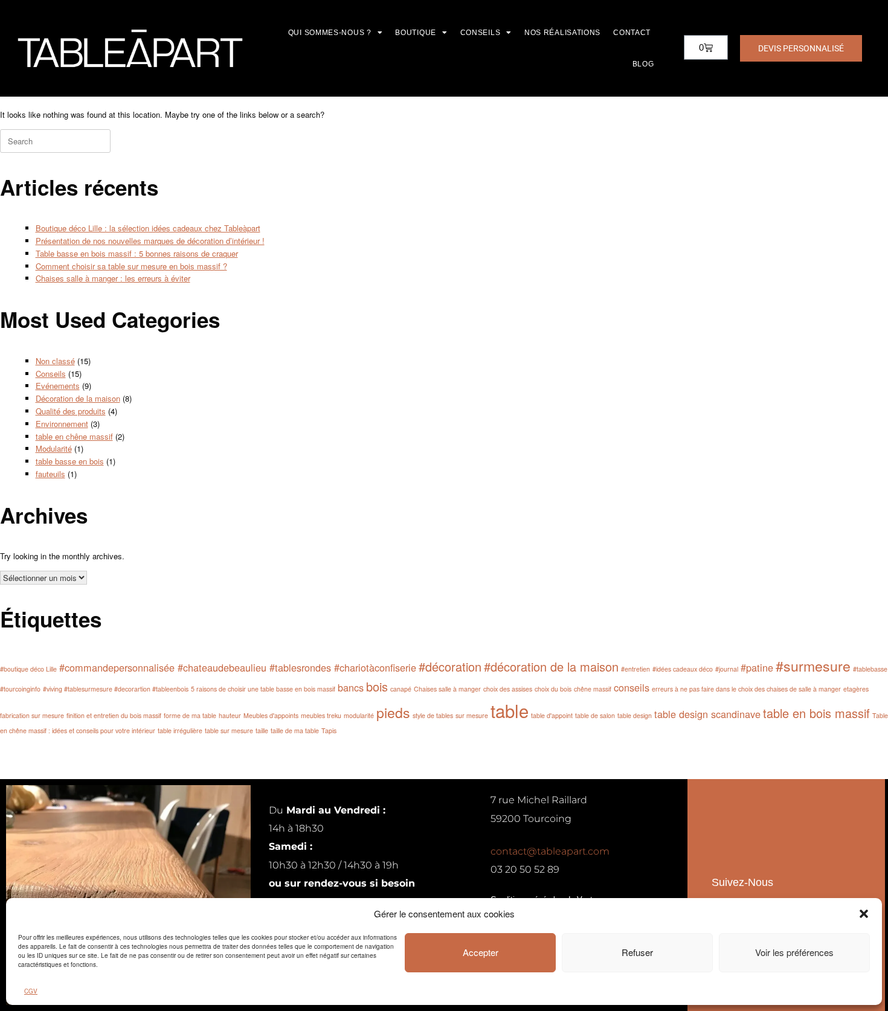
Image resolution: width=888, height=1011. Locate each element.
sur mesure (471, 715)
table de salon (595, 715)
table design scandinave (707, 714)
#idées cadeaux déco (682, 668)
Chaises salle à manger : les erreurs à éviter (113, 278)
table (510, 710)
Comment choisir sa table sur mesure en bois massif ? (131, 266)
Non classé (55, 361)
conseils (631, 687)
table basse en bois (70, 461)
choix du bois (553, 688)
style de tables (433, 715)
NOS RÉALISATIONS (562, 32)
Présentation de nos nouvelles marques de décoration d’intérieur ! (150, 240)
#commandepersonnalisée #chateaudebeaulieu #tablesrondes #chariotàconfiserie (237, 667)
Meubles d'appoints (270, 715)
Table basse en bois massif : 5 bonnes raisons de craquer (137, 253)
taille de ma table (295, 730)
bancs (351, 687)
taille (262, 730)
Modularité (54, 448)
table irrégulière (180, 730)
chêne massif (592, 688)
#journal (726, 668)
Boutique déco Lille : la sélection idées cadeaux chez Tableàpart (148, 228)
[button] (864, 914)
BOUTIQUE (415, 32)
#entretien (635, 668)
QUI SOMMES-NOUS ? (330, 32)
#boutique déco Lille (28, 668)
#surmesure (813, 665)
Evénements (58, 385)
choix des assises (507, 688)
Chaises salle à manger (447, 688)
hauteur (230, 715)
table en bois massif (816, 713)
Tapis (328, 730)
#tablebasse (870, 668)
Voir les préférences (794, 952)
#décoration (450, 666)
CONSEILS (480, 32)
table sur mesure (229, 730)
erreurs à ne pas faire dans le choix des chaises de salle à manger (746, 688)
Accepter (480, 952)
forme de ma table (190, 715)
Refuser (637, 952)
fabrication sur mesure (32, 715)
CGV (30, 991)
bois (377, 686)
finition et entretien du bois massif (113, 715)
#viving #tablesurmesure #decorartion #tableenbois (115, 688)
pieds (393, 712)
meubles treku (321, 715)
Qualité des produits (71, 411)
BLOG (643, 64)
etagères (856, 688)
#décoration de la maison (551, 666)
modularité (359, 715)
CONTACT (632, 32)
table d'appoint (552, 715)
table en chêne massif (74, 436)
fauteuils (50, 474)
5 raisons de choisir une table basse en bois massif (263, 688)
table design (634, 715)
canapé (400, 688)
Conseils (51, 373)
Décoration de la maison (78, 398)
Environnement (62, 423)
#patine (757, 667)
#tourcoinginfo (20, 688)
